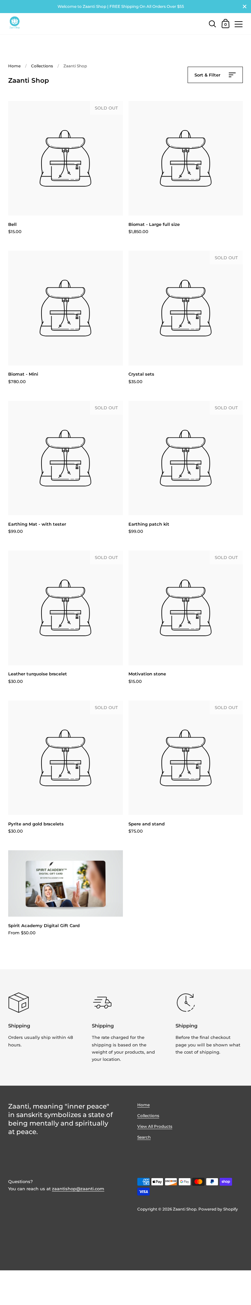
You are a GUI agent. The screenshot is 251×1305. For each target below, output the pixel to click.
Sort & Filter (208, 74)
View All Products (154, 1126)
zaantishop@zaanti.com (78, 1188)
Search (144, 1137)
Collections (42, 65)
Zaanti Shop (184, 1209)
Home (14, 65)
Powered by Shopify (218, 1209)
